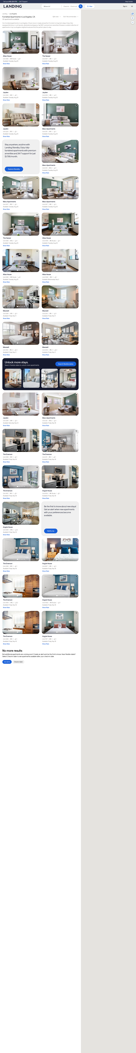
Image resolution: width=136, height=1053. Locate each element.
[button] (70, 6)
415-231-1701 (13, 1)
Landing (4, 14)
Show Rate (6, 63)
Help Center (129, 1)
